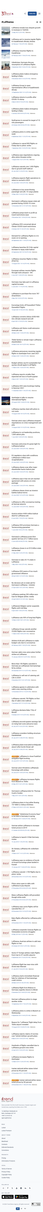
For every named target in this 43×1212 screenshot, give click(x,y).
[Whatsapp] (3, 1188)
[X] (12, 1188)
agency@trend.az (6, 1118)
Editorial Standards (8, 1147)
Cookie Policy (6, 1177)
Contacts (4, 1144)
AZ (21, 1208)
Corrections (5, 1150)
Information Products (8, 1161)
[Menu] (39, 14)
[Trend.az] (7, 13)
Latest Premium (7, 1130)
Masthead (5, 1141)
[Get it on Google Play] (21, 1197)
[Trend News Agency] (7, 1099)
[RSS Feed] (30, 1188)
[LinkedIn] (25, 1188)
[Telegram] (21, 1188)
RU (25, 1208)
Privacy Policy (6, 1172)
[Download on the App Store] (8, 1197)
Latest (4, 1127)
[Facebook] (8, 1188)
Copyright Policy (7, 1174)
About (3, 1138)
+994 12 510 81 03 (7, 1115)
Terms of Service (7, 1169)
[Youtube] (16, 1188)
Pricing (4, 1158)
